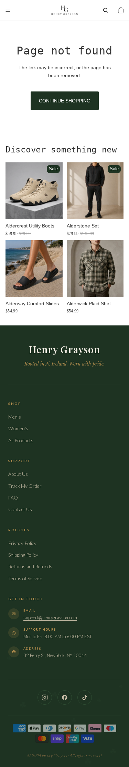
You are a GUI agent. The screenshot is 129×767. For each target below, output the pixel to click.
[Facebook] (64, 697)
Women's (18, 428)
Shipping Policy (23, 555)
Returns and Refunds (30, 566)
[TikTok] (84, 697)
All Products (20, 440)
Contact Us (20, 509)
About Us (18, 474)
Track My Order (25, 486)
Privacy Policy (22, 543)
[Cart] (120, 10)
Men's (14, 417)
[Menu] (8, 10)
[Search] (105, 10)
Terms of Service (25, 578)
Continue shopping (64, 100)
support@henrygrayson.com (50, 617)
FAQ (13, 497)
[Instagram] (44, 697)
